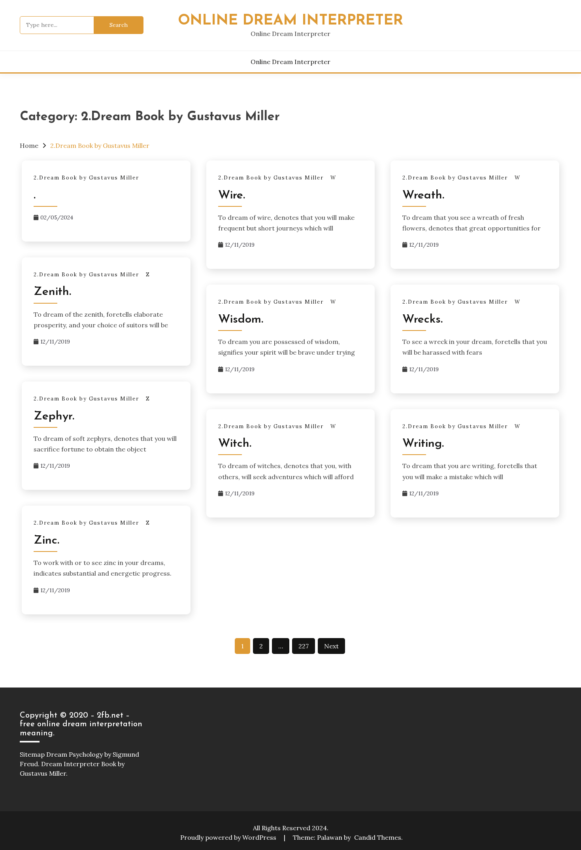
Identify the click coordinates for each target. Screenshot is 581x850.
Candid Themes (377, 837)
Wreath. (423, 195)
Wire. (231, 195)
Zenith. (52, 292)
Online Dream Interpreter (290, 20)
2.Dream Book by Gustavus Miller (86, 177)
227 (303, 646)
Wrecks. (422, 320)
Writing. (423, 444)
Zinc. (46, 541)
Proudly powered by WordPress (229, 837)
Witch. (234, 444)
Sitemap (32, 754)
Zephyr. (54, 416)
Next (331, 646)
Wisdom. (240, 320)
